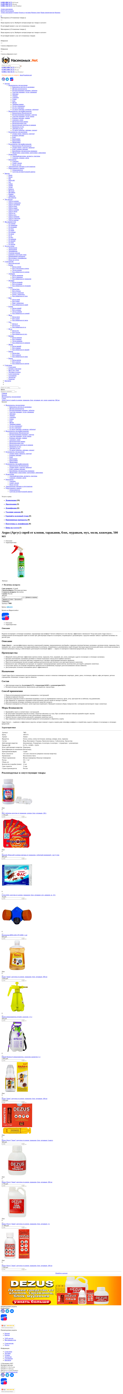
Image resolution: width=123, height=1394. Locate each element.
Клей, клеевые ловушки (20, 149)
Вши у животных (18, 303)
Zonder (10, 185)
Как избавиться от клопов (20, 272)
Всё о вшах (16, 301)
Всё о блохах (16, 291)
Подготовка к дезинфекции (17, 258)
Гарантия (11, 379)
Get (9, 182)
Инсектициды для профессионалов (20, 111)
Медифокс (11, 192)
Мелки (14, 102)
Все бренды (12, 197)
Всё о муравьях (17, 284)
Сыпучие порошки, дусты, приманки (24, 92)
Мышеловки (16, 142)
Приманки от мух (18, 127)
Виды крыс (16, 353)
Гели (13, 101)
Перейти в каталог (61, 1273)
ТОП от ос (11, 213)
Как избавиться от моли (20, 320)
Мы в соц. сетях (13, 370)
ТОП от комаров (13, 216)
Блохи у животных (18, 294)
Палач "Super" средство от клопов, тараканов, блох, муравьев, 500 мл (24, 977)
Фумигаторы (12, 154)
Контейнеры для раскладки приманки (24, 151)
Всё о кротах (16, 362)
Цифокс (11, 194)
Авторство (11, 377)
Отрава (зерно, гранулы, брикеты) (23, 147)
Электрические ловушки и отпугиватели (21, 166)
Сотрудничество (13, 374)
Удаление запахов (14, 253)
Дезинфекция (12, 251)
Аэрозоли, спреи (17, 120)
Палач (10, 177)
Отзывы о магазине (14, 368)
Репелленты (12, 159)
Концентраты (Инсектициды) (22, 113)
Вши (10, 298)
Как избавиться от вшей (20, 305)
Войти (3, 11)
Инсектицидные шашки (20, 121)
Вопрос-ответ (35, 12)
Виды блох (16, 289)
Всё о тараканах (17, 277)
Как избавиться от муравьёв (21, 286)
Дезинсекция (12, 248)
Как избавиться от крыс (20, 356)
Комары (11, 336)
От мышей (11, 241)
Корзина (57, 12)
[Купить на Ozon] (11, 80)
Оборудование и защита (16, 168)
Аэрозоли (15, 97)
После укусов (16, 165)
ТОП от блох (12, 206)
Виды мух (15, 330)
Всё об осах (16, 325)
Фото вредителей (14, 263)
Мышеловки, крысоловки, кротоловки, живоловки (29, 153)
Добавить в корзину (31, 597)
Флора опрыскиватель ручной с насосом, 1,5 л (17, 1017)
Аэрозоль (15, 161)
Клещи (10, 306)
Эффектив (11, 196)
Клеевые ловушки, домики (21, 118)
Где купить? (18, 599)
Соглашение (12, 375)
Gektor (10, 184)
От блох (11, 229)
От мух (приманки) (18, 106)
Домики (15, 95)
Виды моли (16, 317)
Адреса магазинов (7, 9)
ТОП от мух (12, 215)
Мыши (10, 344)
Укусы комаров (17, 341)
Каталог (7, 83)
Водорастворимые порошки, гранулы (24, 114)
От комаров (12, 239)
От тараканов (12, 225)
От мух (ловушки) (18, 108)
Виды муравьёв (17, 282)
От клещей (12, 232)
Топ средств (8, 199)
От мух (10, 237)
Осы (9, 322)
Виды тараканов (17, 275)
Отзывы (15, 12)
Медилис (11, 191)
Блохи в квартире (18, 292)
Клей (14, 137)
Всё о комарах (17, 339)
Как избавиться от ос (19, 327)
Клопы (10, 265)
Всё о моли (16, 318)
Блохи (10, 287)
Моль (10, 315)
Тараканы (11, 273)
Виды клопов (16, 267)
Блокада (11, 189)
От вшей (11, 230)
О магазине (8, 365)
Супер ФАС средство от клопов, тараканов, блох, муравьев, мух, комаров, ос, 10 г (29, 895)
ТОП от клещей (13, 210)
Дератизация (12, 249)
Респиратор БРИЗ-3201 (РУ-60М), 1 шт (14, 935)
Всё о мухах (16, 332)
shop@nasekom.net (26, 75)
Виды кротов (16, 360)
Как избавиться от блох (20, 296)
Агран (10, 187)
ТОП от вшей (12, 208)
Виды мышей (16, 346)
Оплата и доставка (25, 12)
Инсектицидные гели (19, 123)
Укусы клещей (17, 311)
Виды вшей (16, 299)
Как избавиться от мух (19, 334)
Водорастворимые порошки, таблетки (24, 90)
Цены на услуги (13, 260)
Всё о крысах (16, 355)
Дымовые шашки (18, 104)
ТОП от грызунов (14, 218)
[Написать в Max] (3, 80)
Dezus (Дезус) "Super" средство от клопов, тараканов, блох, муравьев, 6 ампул (27, 1140)
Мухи (10, 329)
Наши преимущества (47, 12)
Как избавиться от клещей (21, 313)
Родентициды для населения (17, 132)
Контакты (8, 381)
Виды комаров (17, 337)
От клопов (11, 223)
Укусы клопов (17, 270)
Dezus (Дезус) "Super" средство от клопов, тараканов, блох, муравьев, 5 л (26, 1224)
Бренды (7, 173)
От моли (11, 234)
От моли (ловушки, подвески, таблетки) (25, 109)
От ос (10, 235)
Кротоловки (16, 139)
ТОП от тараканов (14, 203)
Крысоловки (16, 140)
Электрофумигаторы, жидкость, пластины (26, 156)
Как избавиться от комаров (21, 343)
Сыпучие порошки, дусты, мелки (23, 116)
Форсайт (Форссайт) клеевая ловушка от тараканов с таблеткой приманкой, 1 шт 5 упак (30, 855)
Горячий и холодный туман (17, 254)
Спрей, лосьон (17, 163)
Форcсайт (11, 180)
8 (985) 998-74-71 (8, 67)
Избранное (5, 601)
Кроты (10, 358)
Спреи (14, 99)
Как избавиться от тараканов (21, 279)
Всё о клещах (16, 310)
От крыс (11, 242)
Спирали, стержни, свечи (20, 158)
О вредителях (9, 261)
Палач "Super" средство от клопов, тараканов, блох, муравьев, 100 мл (24, 1098)
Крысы (10, 351)
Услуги (7, 1345)
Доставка (8, 1353)
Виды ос (15, 324)
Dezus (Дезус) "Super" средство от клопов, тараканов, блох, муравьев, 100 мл (27, 1265)
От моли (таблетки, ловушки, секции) (24, 130)
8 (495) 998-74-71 (8, 70)
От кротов (11, 244)
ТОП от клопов (13, 201)
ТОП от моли (12, 211)
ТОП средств (9, 1338)
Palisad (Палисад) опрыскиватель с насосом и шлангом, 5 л (21, 1057)
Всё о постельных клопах (20, 268)
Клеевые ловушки (18, 135)
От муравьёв (12, 227)
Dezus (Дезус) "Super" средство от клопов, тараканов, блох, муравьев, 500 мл (27, 1182)
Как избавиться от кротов (20, 363)
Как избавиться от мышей (20, 349)
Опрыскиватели (17, 170)
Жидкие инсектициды (19, 89)
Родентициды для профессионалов (19, 144)
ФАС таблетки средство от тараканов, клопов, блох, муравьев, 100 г (24, 813)
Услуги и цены (9, 246)
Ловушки (15, 94)
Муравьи (11, 280)
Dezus (10, 175)
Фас (9, 178)
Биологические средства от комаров (24, 125)
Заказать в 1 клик (7, 599)
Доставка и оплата (14, 372)
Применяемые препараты (16, 256)
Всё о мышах (16, 348)
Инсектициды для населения (17, 85)
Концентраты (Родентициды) (22, 146)
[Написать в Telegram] (7, 80)
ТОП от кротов (13, 220)
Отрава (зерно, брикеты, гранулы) (23, 133)
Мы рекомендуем (10, 222)
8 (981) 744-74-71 (8, 72)
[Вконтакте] (12, 1312)
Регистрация (9, 11)
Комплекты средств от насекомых (23, 87)
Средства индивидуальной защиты (23, 172)
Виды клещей (16, 308)
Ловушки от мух (17, 128)
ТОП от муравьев (14, 204)
